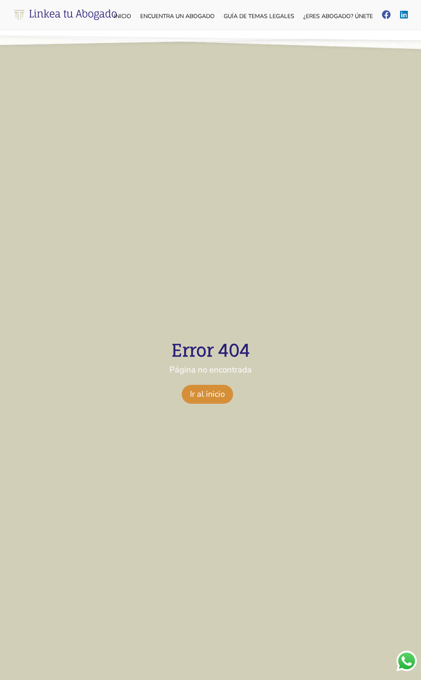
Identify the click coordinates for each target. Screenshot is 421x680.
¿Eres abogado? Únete (338, 17)
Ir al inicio (207, 394)
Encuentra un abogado (177, 17)
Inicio (122, 17)
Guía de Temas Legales (259, 17)
